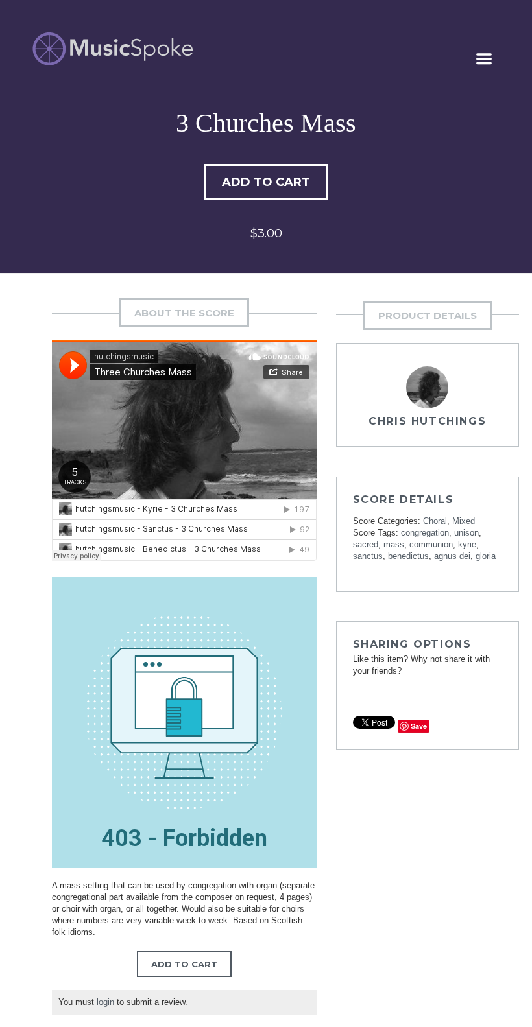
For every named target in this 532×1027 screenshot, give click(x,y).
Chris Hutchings (427, 421)
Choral (435, 521)
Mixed (463, 521)
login (105, 1002)
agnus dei (452, 556)
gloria (486, 556)
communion (431, 544)
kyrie (467, 544)
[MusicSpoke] (112, 48)
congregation (425, 532)
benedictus (408, 556)
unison (466, 532)
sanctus (368, 556)
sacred (365, 544)
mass (393, 544)
